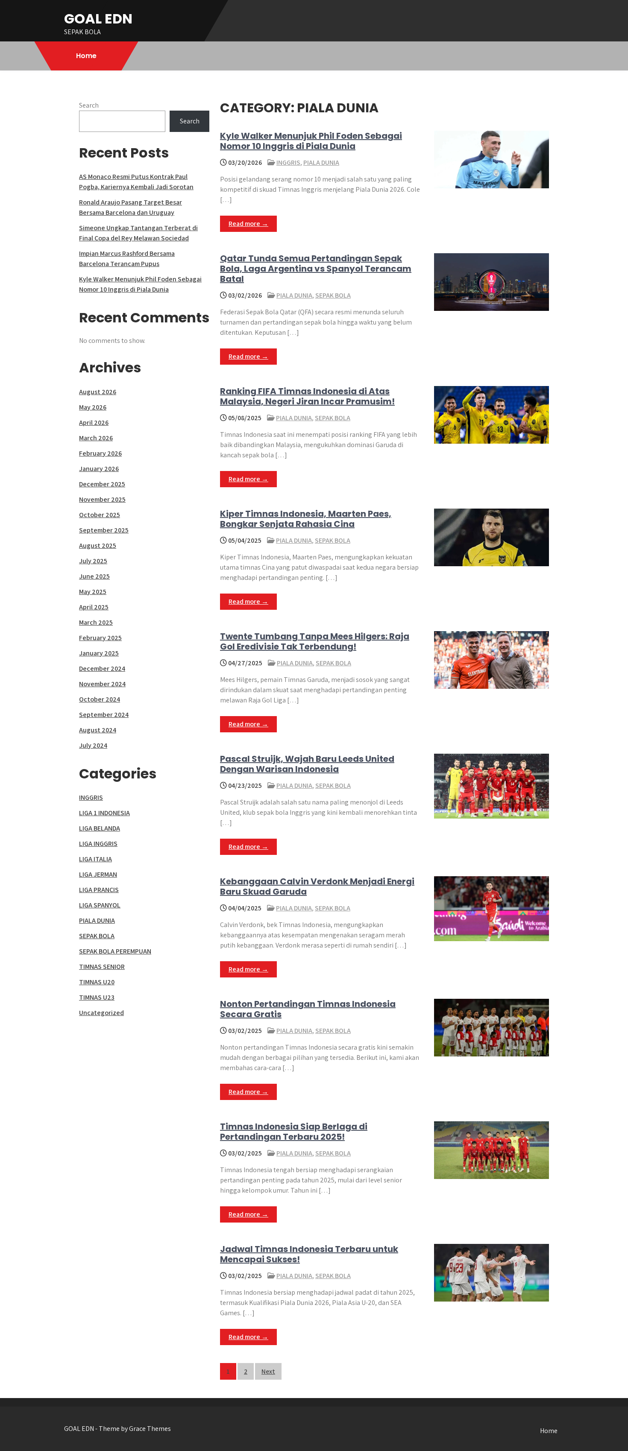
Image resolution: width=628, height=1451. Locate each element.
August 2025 (97, 545)
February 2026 (100, 453)
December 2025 (102, 484)
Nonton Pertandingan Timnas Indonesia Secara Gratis (308, 1009)
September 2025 (104, 530)
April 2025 (94, 607)
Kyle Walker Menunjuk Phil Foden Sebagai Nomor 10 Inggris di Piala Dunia (311, 141)
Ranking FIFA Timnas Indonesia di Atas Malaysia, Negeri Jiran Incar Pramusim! (307, 396)
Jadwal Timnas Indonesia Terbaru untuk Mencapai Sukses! (309, 1254)
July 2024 (93, 745)
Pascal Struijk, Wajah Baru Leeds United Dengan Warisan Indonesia (307, 764)
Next (268, 1371)
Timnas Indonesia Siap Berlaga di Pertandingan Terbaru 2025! (293, 1131)
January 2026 (99, 468)
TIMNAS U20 (96, 981)
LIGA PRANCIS (99, 889)
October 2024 (99, 699)
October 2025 (99, 514)
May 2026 (92, 407)
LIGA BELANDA (99, 828)
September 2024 (104, 714)
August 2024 (97, 730)
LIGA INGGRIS (98, 843)
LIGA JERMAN (98, 874)
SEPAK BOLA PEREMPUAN (115, 951)
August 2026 (97, 391)
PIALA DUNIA (321, 162)
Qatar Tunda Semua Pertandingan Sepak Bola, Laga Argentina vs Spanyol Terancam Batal (315, 268)
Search (89, 105)
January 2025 (99, 653)
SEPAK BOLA (333, 295)
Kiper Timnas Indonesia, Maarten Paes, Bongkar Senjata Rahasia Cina (305, 519)
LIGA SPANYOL (99, 905)
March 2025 (96, 622)
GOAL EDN (98, 18)
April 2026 (94, 422)
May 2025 (92, 591)
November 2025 (102, 499)
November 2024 (102, 683)
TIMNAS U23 (96, 997)
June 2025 (94, 576)
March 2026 (96, 437)
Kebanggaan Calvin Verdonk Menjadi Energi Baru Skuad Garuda (317, 886)
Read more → (248, 223)
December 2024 (102, 668)
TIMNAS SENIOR (102, 966)
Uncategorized (101, 1012)
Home (86, 56)
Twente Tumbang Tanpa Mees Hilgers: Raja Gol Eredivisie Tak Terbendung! (314, 641)
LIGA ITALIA (95, 858)
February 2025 (100, 637)
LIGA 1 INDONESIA (104, 812)
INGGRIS (288, 162)
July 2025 (93, 560)
